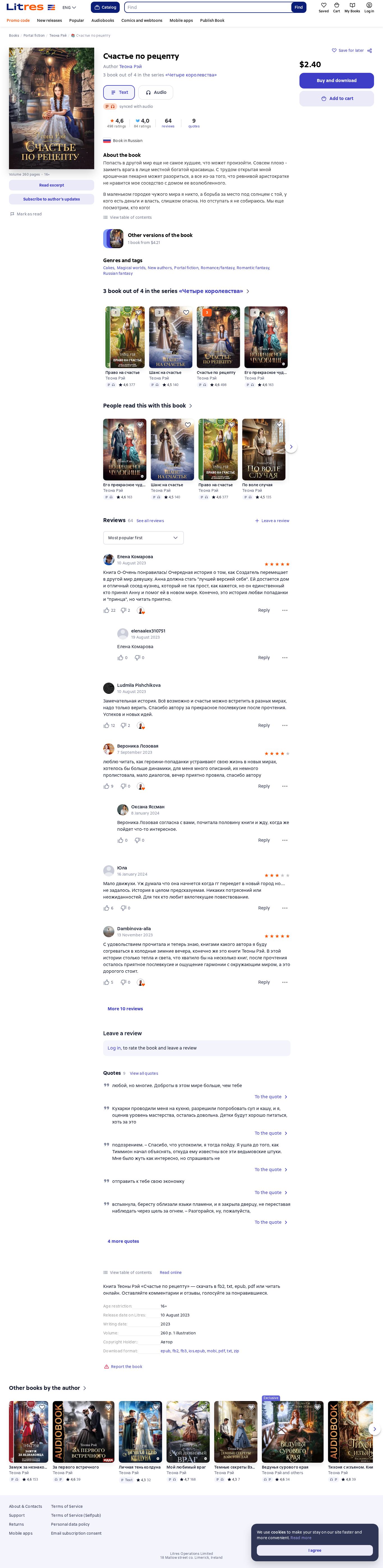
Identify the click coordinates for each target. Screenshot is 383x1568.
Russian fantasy (118, 273)
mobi (212, 1350)
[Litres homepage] (31, 7)
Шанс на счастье (165, 372)
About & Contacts (25, 1506)
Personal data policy (70, 1524)
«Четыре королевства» (191, 75)
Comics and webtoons (141, 20)
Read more (301, 1537)
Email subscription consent (76, 1533)
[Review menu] (285, 610)
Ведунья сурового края (285, 1467)
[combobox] (207, 7)
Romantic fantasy (253, 267)
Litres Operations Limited (191, 1554)
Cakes (108, 267)
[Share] (370, 50)
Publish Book (212, 20)
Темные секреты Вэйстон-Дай (235, 1467)
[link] (188, 556)
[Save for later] (138, 313)
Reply (264, 610)
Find (299, 7)
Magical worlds (131, 267)
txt (229, 1350)
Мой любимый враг (186, 1467)
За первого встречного (76, 1467)
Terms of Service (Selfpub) (76, 1515)
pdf (221, 1350)
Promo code (18, 20)
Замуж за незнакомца (28, 1467)
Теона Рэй (115, 378)
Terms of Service (67, 1506)
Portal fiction (186, 267)
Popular (76, 20)
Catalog (109, 7)
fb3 (184, 1350)
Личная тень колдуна (140, 1467)
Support (17, 1515)
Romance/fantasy (217, 267)
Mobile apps (181, 20)
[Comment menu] (285, 657)
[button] (51, 185)
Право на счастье (122, 372)
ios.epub (197, 1350)
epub (165, 1350)
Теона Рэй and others (282, 1472)
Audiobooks (102, 20)
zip (236, 1350)
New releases (49, 20)
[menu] (70, 7)
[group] (196, 559)
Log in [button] (114, 1048)
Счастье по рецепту (216, 372)
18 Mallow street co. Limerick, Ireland (191, 1558)
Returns (16, 1524)
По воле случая (257, 484)
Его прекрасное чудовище (266, 372)
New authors (160, 267)
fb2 (175, 1350)
